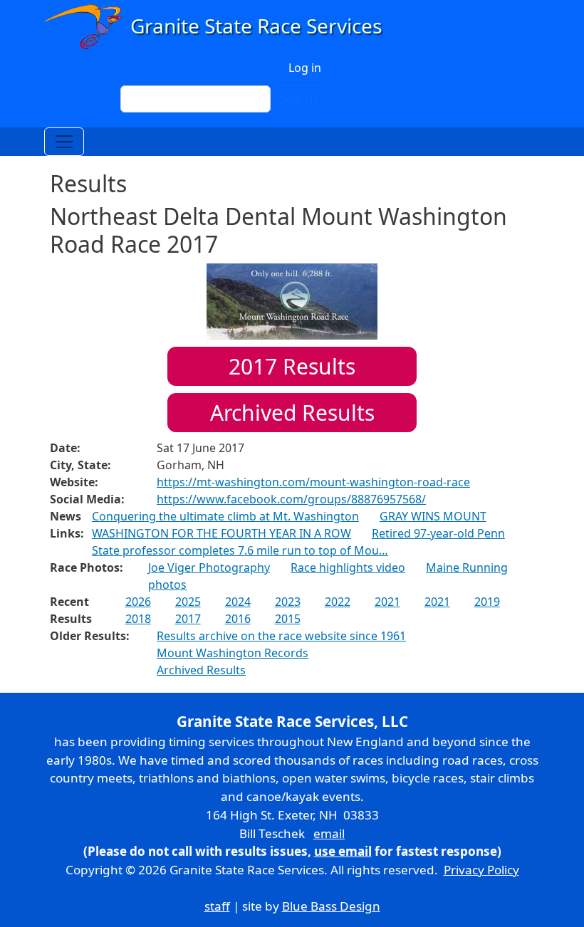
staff (217, 906)
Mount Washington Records (232, 653)
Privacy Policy (481, 869)
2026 (138, 601)
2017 (188, 619)
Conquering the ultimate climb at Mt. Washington (225, 516)
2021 (387, 601)
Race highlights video (348, 567)
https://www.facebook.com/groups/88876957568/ (291, 499)
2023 (288, 601)
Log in (304, 67)
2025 (188, 601)
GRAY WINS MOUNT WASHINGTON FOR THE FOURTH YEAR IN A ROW (289, 524)
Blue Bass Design (331, 906)
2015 (288, 619)
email (329, 833)
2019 (487, 601)
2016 (238, 619)
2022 (337, 601)
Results (292, 366)
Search (298, 99)
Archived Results (292, 412)
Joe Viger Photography (209, 567)
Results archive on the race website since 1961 (281, 636)
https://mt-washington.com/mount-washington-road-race (313, 482)
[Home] (220, 26)
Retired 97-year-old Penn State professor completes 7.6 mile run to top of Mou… (298, 541)
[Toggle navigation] (64, 141)
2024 (238, 601)
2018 (138, 619)
